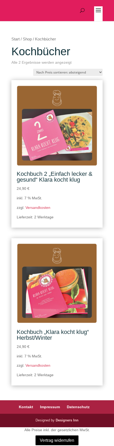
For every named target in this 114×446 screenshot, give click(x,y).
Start (15, 39)
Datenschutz (78, 407)
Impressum (50, 407)
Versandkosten (37, 207)
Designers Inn (67, 420)
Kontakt (26, 407)
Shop (27, 39)
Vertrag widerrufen (57, 440)
